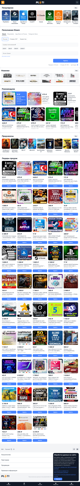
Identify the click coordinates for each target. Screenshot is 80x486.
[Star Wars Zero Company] (7, 75)
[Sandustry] (7, 81)
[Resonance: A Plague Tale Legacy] (20, 75)
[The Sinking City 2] (72, 75)
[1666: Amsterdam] (46, 75)
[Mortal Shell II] (59, 75)
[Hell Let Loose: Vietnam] (20, 81)
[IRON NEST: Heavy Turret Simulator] (72, 81)
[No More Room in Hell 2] (46, 81)
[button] (8, 484)
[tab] (4, 34)
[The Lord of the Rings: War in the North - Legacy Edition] (33, 81)
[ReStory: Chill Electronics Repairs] (59, 81)
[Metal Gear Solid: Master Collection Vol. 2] (33, 75)
